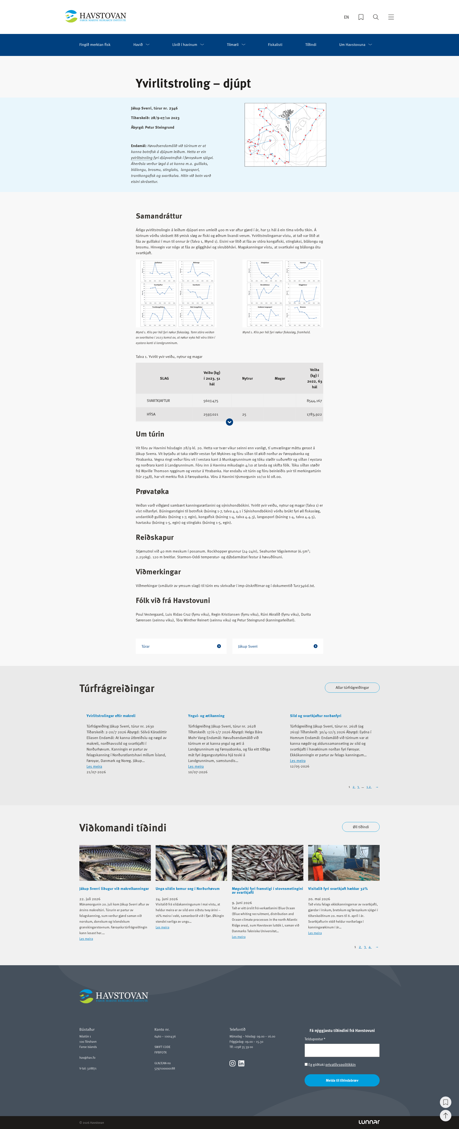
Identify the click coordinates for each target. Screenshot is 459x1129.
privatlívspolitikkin (340, 1064)
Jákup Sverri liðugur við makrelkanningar (114, 888)
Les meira (94, 766)
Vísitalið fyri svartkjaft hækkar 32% (338, 888)
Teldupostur (315, 1039)
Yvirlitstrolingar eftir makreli (111, 716)
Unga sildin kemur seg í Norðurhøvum (188, 888)
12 (369, 786)
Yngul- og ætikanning (206, 716)
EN (346, 17)
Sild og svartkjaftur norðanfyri (315, 716)
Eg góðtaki (332, 1064)
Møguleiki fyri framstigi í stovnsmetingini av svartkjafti (267, 890)
